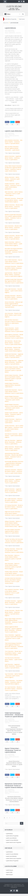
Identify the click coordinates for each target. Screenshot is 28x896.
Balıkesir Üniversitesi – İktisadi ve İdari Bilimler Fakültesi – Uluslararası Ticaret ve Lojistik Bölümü (14, 206)
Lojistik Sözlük (9, 872)
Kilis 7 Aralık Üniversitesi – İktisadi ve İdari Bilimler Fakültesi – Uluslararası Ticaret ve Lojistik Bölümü (13, 500)
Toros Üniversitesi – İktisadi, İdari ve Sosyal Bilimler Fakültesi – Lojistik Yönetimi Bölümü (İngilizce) (13, 653)
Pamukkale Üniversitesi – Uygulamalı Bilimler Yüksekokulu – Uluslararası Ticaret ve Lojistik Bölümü (13, 602)
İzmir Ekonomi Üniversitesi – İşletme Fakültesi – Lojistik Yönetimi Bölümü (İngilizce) (13, 435)
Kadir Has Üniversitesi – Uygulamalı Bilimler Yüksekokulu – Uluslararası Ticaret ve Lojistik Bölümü (13, 442)
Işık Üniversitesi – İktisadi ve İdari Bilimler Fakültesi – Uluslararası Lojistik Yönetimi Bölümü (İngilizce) (13, 349)
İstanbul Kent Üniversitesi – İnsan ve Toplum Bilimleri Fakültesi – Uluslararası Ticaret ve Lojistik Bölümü (14, 391)
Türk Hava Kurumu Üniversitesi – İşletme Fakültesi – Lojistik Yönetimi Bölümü (13, 659)
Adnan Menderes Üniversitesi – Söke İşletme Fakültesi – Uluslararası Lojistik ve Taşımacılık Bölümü (13, 141)
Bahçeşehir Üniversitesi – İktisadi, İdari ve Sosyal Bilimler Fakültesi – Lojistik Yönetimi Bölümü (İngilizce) (14, 200)
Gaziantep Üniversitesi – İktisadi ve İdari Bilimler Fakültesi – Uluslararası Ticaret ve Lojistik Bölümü (13, 297)
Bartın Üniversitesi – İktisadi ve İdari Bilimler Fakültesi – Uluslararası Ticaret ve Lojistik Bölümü (13, 227)
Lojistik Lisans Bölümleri (13, 131)
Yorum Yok (18, 32)
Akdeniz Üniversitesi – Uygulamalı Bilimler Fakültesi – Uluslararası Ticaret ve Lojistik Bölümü (13, 158)
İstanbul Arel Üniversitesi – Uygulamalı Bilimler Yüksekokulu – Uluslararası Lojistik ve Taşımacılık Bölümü (14, 355)
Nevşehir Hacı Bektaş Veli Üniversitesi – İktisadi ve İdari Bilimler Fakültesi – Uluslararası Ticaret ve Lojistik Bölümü (14, 540)
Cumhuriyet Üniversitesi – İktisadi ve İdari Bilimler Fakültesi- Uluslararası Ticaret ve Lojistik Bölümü (13, 268)
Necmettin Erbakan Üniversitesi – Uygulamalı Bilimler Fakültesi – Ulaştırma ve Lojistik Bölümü (13, 531)
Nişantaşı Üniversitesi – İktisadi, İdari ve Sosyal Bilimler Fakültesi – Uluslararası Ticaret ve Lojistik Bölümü (14, 550)
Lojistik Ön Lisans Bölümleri (12, 840)
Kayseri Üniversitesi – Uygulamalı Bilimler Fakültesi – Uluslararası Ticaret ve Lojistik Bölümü (13, 481)
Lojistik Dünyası (9, 870)
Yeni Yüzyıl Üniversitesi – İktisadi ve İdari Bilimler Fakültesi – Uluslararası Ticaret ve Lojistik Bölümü (13, 688)
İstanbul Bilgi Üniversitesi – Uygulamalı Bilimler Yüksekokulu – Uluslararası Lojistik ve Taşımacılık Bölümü (14, 362)
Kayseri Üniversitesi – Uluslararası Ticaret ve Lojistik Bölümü (13, 750)
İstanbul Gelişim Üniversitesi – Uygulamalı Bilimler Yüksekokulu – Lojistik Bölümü (13, 385)
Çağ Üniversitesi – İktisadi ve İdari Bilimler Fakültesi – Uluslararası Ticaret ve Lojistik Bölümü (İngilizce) (13, 274)
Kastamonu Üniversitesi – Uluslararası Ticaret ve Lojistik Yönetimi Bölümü (14, 785)
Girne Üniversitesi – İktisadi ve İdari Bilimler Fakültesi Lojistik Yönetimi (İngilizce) (13, 315)
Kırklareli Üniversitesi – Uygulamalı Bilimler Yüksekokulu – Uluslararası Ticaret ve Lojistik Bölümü (13, 490)
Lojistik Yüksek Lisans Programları (13, 842)
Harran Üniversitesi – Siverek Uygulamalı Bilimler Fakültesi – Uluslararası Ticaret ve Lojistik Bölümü (14, 329)
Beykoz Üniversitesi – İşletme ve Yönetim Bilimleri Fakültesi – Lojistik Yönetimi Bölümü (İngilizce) (13, 243)
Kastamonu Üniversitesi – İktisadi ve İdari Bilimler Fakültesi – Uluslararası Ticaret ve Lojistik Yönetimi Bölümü (13, 471)
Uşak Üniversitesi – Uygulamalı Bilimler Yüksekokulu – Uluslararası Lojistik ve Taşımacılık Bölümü (13, 666)
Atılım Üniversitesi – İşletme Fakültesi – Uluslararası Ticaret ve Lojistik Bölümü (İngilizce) (14, 193)
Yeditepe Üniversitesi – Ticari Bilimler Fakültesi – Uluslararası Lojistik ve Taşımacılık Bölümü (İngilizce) (13, 682)
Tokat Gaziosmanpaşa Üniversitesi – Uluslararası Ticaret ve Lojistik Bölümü (14, 715)
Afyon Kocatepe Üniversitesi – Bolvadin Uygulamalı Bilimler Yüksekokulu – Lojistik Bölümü (12, 148)
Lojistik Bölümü (10, 28)
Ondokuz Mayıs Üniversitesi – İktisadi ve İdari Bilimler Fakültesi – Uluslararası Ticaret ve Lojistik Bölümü (14, 573)
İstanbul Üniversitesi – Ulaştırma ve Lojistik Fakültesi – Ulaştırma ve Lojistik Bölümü (13, 420)
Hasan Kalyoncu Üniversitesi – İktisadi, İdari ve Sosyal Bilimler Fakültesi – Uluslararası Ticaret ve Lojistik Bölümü (14, 336)
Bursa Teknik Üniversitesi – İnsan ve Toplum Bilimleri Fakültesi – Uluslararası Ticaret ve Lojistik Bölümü (14, 261)
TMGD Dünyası (9, 874)
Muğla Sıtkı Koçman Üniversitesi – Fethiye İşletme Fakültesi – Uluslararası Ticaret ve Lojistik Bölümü (14, 513)
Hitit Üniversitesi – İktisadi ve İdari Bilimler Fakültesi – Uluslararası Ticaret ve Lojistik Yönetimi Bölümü (13, 342)
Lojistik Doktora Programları (12, 835)
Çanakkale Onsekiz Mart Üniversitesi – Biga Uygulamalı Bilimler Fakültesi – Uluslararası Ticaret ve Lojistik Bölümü (14, 281)
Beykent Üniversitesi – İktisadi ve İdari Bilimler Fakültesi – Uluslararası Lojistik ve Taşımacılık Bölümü (14, 237)
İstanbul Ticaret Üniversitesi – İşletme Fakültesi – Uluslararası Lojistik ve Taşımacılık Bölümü (14, 414)
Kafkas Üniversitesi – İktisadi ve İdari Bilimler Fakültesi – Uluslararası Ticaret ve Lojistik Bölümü (13, 448)
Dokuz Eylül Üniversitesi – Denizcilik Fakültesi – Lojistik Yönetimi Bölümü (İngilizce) (13, 290)
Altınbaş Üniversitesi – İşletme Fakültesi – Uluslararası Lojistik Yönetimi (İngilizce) (12, 179)
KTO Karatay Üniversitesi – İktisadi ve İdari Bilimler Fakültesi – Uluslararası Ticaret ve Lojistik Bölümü (14, 506)
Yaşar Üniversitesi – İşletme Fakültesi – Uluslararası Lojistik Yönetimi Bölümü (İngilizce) (14, 675)
